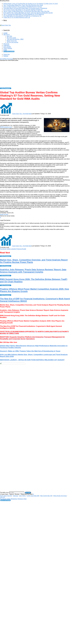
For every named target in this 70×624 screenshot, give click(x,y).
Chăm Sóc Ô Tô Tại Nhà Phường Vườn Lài (16, 17)
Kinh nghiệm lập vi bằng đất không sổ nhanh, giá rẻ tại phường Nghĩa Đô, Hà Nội (28, 13)
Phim (5, 50)
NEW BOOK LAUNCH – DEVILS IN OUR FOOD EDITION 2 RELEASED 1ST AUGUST (32, 360)
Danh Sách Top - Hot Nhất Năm (21, 113)
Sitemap (15, 495)
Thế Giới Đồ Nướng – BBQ (15, 39)
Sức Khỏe (7, 47)
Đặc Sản (9, 36)
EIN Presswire (8, 51)
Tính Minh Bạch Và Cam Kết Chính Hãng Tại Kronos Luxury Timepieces (25, 8)
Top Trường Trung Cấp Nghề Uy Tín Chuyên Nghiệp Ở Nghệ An (22, 9)
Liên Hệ (2, 497)
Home (5, 33)
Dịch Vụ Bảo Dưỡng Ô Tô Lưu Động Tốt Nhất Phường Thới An (22, 6)
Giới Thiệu (22, 495)
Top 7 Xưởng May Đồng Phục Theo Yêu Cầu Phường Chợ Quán (23, 5)
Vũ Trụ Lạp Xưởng (12, 42)
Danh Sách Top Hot (6, 495)
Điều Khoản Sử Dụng (60, 495)
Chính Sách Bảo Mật (33, 495)
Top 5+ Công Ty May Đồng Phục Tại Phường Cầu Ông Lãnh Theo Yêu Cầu (26, 11)
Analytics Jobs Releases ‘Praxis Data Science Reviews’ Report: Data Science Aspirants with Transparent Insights (33, 270)
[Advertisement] (35, 74)
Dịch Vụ (6, 44)
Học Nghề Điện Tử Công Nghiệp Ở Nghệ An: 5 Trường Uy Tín (22, 16)
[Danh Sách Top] (5, 25)
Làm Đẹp (6, 45)
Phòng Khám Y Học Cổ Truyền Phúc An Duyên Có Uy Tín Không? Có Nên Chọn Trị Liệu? (30, 3)
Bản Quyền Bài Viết (46, 495)
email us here (4, 214)
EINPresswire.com (6, 127)
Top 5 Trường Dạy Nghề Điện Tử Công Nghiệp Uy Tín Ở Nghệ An (23, 14)
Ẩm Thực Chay (11, 37)
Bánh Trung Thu (12, 40)
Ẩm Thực (6, 34)
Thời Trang (7, 48)
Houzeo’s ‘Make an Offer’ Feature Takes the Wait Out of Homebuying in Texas (30, 351)
